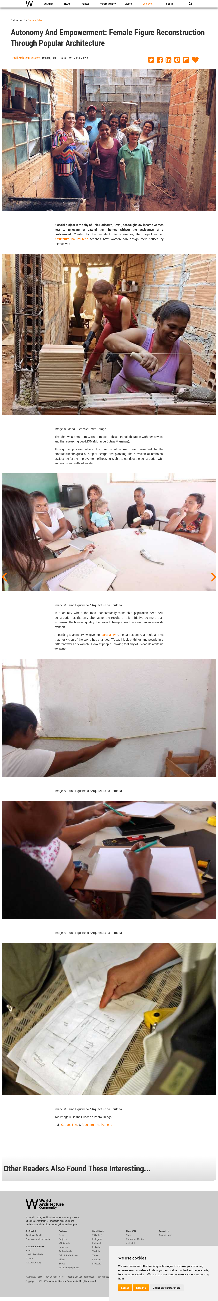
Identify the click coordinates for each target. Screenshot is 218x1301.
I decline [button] (141, 1287)
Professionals (65, 1251)
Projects (63, 1239)
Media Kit (130, 1243)
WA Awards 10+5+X (135, 1239)
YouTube (96, 1251)
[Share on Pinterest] (177, 60)
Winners (29, 1258)
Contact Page (165, 1235)
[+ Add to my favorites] (195, 60)
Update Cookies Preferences (80, 1276)
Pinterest (96, 1243)
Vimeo (95, 1255)
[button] (190, 4)
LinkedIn (96, 1247)
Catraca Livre (109, 635)
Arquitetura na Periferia (71, 239)
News (61, 1235)
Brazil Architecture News (25, 58)
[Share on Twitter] (151, 60)
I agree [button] (125, 1287)
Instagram (97, 1239)
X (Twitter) (97, 1235)
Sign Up (29, 1235)
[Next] (214, 576)
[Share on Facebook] (160, 60)
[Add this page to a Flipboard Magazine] (186, 60)
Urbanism (63, 1247)
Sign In (39, 1235)
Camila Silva (35, 20)
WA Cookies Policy (55, 1276)
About (28, 1250)
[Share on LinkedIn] (168, 60)
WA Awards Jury (33, 1262)
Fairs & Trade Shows (68, 1255)
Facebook (97, 1259)
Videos (62, 1259)
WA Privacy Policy (34, 1276)
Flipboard (96, 1263)
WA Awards (64, 1243)
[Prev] (4, 576)
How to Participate (34, 1254)
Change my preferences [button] (167, 1287)
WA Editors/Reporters (69, 1267)
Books (62, 1263)
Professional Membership (38, 1239)
